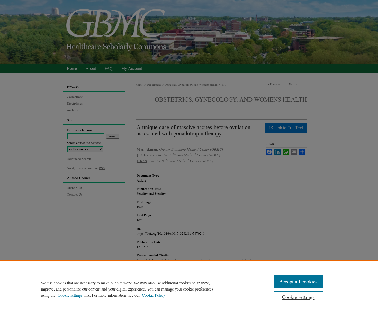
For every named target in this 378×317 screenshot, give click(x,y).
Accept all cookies (298, 281)
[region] (189, 288)
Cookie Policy (153, 295)
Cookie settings (70, 295)
